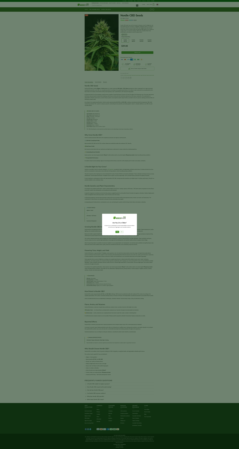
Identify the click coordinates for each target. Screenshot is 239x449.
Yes (117, 231)
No (121, 231)
